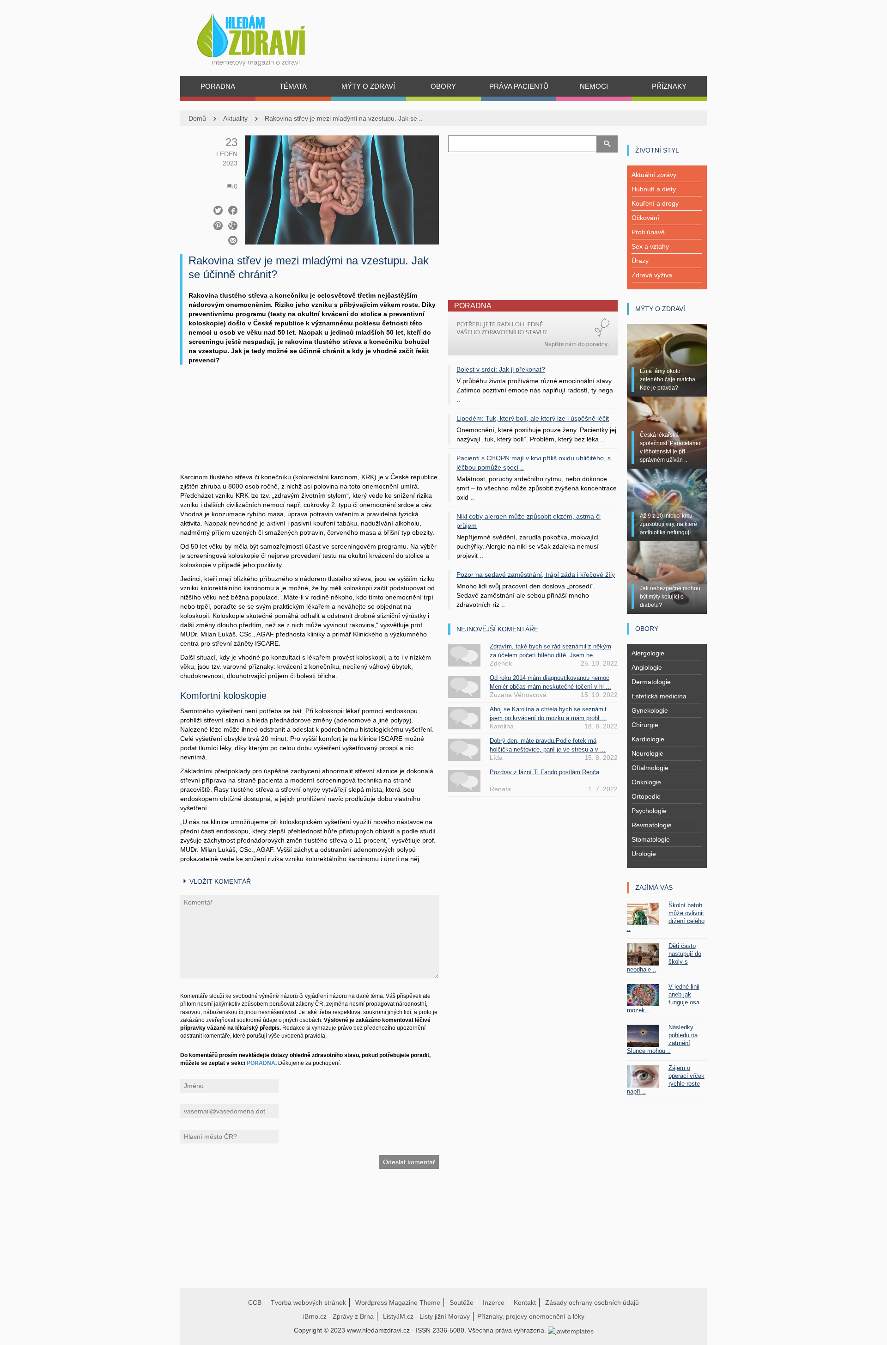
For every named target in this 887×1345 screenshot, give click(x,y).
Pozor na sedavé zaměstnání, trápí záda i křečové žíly (535, 574)
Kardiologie (648, 739)
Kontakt (525, 1302)
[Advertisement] (309, 428)
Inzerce (493, 1302)
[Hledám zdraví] (263, 36)
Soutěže (462, 1302)
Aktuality (235, 118)
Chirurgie (645, 724)
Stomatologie (651, 839)
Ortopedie (646, 796)
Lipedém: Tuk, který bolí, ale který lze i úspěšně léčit (532, 418)
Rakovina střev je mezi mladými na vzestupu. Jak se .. (344, 118)
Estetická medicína (659, 696)
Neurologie (647, 753)
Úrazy (640, 260)
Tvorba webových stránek (308, 1302)
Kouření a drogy (655, 203)
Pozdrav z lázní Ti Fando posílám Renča (544, 772)
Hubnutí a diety (654, 189)
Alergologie (648, 653)
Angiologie (647, 667)
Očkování (645, 217)
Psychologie (649, 810)
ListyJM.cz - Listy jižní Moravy (426, 1316)
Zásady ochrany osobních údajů (592, 1302)
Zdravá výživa (652, 275)
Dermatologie (651, 681)
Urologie (644, 853)
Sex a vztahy (650, 246)
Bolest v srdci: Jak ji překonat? (500, 369)
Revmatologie (652, 825)
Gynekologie (650, 710)
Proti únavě (648, 232)
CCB (254, 1302)
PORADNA (261, 1063)
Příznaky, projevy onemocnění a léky (530, 1316)
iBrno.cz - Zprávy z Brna (338, 1316)
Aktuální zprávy (654, 174)
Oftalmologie (650, 767)
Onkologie (646, 782)
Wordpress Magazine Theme (397, 1302)
